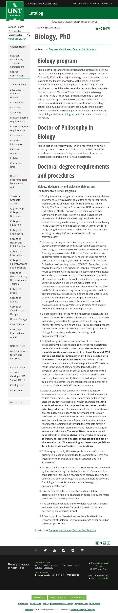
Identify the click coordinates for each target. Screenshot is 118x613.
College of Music (15, 290)
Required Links (81, 603)
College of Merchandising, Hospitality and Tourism (18, 278)
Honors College (18, 319)
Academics (15, 112)
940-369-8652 (74, 575)
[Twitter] (45, 550)
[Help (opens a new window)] (108, 28)
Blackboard (83, 3)
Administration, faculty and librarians (18, 354)
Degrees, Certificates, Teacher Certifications (17, 61)
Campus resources (15, 151)
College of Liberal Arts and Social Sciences (18, 264)
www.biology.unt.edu (69, 114)
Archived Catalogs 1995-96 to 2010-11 (18, 376)
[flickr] (73, 550)
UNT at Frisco (17, 346)
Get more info (76, 598)
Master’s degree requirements (19, 119)
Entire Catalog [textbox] (15, 31)
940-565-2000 (59, 575)
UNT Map (38, 568)
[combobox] (81, 21)
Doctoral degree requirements (19, 128)
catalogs (29, 609)
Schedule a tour (56, 598)
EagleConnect (94, 3)
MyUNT (75, 3)
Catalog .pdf (16, 385)
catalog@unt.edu (43, 575)
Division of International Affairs (17, 333)
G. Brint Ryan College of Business (17, 212)
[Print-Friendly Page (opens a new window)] (104, 28)
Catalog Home (18, 46)
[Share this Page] (100, 28)
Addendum (16, 390)
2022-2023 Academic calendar (15, 93)
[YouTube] (54, 550)
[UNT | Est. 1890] (15, 10)
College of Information (16, 253)
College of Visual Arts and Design (18, 310)
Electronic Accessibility (62, 603)
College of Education (15, 223)
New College (17, 324)
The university (18, 84)
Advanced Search (17, 38)
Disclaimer (23, 603)
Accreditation (17, 102)
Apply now (38, 598)
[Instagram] (63, 550)
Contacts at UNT (16, 165)
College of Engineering (16, 231)
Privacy (46, 603)
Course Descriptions (17, 73)
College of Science (15, 299)
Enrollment (16, 135)
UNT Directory (106, 3)
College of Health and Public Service (17, 242)
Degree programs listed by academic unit (18, 181)
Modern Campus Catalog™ (83, 609)
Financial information (16, 142)
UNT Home (95, 603)
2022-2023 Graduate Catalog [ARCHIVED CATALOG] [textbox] (75, 22)
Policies (14, 158)
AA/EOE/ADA (35, 603)
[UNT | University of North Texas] (19, 566)
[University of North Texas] (42, 1)
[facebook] (36, 550)
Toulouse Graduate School (15, 200)
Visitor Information (100, 578)
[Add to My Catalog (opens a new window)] (96, 28)
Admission (15, 107)
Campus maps (17, 367)
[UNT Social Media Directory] (82, 550)
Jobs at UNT (48, 568)
